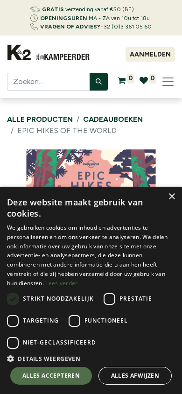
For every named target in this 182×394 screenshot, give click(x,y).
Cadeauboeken (113, 119)
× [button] (171, 196)
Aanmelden (150, 54)
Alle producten (40, 119)
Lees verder (61, 283)
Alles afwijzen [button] (135, 376)
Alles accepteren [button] (51, 376)
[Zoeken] (99, 82)
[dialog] (91, 290)
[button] (91, 358)
